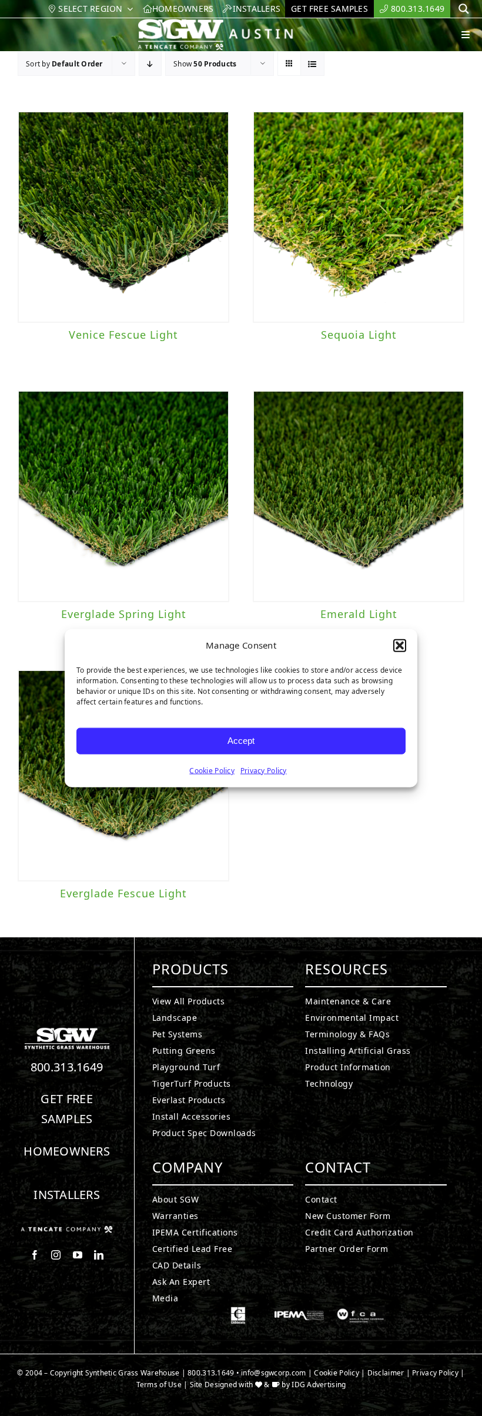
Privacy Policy (263, 770)
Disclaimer (385, 1373)
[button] (400, 646)
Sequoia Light (359, 335)
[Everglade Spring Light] (123, 496)
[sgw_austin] (225, 23)
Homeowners (67, 1151)
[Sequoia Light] (358, 217)
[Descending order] (150, 64)
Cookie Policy (212, 770)
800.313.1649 (67, 1067)
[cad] (238, 1312)
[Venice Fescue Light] (123, 217)
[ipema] (299, 1312)
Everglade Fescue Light (123, 893)
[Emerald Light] (358, 496)
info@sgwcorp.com (273, 1373)
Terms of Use (159, 1385)
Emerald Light (358, 614)
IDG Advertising (319, 1385)
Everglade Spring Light (123, 614)
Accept (241, 741)
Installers (67, 1195)
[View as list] (312, 63)
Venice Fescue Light (123, 335)
